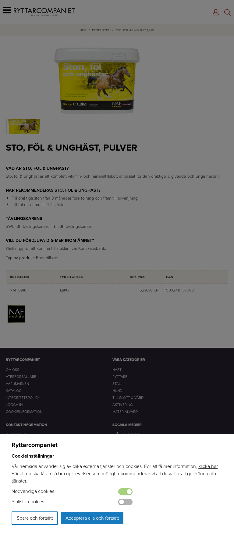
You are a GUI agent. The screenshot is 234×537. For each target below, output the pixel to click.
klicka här (208, 466)
